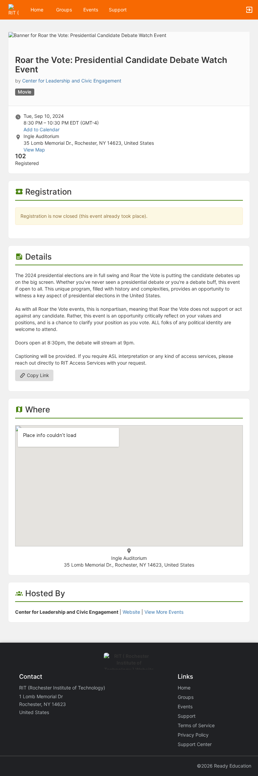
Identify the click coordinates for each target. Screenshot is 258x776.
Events (90, 9)
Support (118, 9)
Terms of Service (196, 725)
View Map (34, 150)
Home (184, 687)
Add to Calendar (41, 129)
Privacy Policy (193, 735)
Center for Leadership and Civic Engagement (71, 80)
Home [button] (37, 9)
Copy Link (37, 375)
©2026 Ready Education (224, 766)
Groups (64, 9)
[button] (14, 9)
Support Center (195, 744)
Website (131, 612)
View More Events (163, 612)
